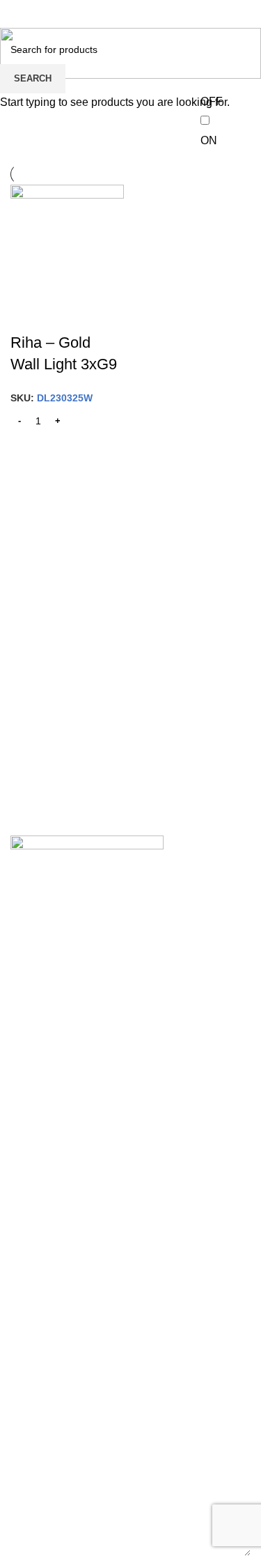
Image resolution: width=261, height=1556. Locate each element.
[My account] (245, 14)
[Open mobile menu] (16, 14)
